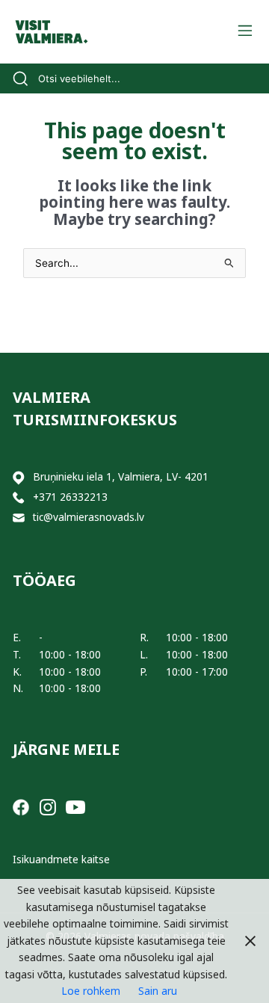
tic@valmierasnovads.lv (88, 517)
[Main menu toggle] (244, 32)
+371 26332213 (70, 497)
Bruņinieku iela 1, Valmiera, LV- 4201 (120, 476)
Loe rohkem (90, 991)
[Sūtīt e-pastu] (19, 517)
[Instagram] (48, 806)
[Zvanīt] (19, 497)
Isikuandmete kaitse (61, 859)
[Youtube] (75, 806)
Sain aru (157, 991)
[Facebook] (21, 806)
